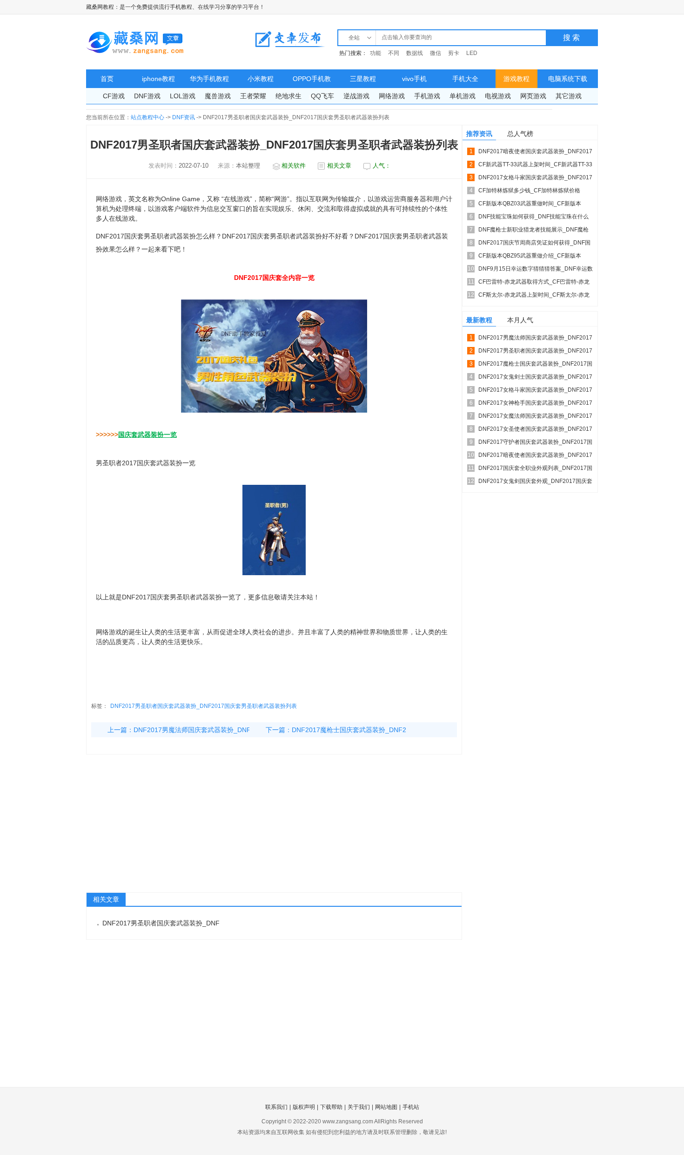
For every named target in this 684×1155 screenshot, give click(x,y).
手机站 (410, 1107)
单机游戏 (462, 96)
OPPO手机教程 (312, 81)
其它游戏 (569, 96)
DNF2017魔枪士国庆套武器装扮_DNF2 (349, 730)
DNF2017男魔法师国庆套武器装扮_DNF (192, 730)
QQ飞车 (322, 96)
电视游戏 (498, 96)
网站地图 (386, 1107)
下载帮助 (331, 1107)
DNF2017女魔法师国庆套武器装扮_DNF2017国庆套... (535, 417)
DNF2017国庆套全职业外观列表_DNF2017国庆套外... (535, 470)
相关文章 (339, 165)
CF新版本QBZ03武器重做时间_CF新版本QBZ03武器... (529, 205)
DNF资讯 (183, 117)
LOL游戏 (182, 96)
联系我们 (276, 1107)
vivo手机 (414, 78)
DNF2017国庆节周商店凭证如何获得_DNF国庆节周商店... (534, 244)
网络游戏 (392, 96)
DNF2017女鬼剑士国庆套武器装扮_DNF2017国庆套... (535, 378)
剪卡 (453, 53)
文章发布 (290, 39)
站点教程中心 (147, 117)
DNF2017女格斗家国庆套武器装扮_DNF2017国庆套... (535, 179)
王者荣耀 (253, 96)
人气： (382, 165)
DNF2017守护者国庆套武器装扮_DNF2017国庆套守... (535, 443)
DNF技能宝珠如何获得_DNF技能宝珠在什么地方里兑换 (533, 218)
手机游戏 (427, 96)
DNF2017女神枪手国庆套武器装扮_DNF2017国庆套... (535, 404)
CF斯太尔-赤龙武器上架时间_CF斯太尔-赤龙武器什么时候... (534, 296)
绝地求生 (288, 96)
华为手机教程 (209, 78)
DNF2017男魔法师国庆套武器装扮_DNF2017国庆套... (535, 339)
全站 (354, 37)
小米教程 (261, 78)
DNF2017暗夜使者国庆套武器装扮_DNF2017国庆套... (535, 153)
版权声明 (304, 1107)
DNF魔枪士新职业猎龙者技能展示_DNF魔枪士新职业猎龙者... (533, 231)
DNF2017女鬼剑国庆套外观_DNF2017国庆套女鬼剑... (535, 483)
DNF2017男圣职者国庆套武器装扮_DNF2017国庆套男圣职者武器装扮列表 (203, 706)
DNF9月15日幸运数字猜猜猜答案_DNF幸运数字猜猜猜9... (535, 270)
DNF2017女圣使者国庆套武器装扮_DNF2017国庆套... (535, 430)
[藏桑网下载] (135, 42)
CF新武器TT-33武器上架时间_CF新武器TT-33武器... (535, 166)
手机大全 (465, 78)
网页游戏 (533, 96)
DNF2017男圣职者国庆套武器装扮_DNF (161, 923)
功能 (375, 53)
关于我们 (359, 1107)
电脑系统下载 (567, 78)
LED (471, 53)
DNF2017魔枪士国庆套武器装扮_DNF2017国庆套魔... (535, 365)
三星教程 (363, 78)
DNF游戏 (147, 96)
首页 (107, 78)
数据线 (414, 53)
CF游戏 (114, 96)
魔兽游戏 (218, 96)
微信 (435, 53)
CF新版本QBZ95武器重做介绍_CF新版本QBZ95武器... (529, 257)
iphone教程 (158, 78)
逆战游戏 (356, 96)
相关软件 (294, 165)
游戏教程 (516, 78)
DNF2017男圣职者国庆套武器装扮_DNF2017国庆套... (535, 352)
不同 (393, 53)
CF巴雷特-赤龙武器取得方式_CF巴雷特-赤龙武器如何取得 (534, 283)
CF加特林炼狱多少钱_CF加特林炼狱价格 (529, 190)
